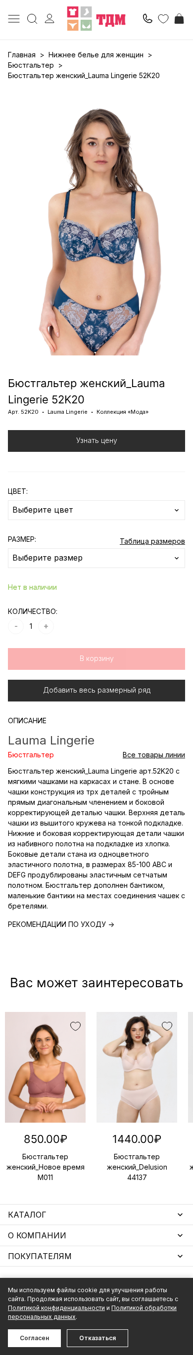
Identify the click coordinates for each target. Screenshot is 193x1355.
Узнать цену (96, 440)
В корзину (97, 658)
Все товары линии (154, 754)
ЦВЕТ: (18, 491)
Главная (22, 54)
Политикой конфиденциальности (56, 1307)
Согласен (34, 1338)
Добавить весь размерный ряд (96, 690)
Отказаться (97, 1338)
